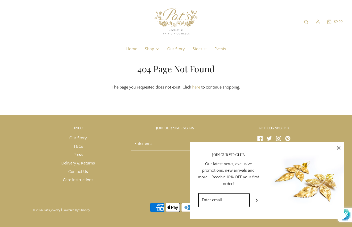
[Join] (257, 200)
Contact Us (78, 171)
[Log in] (318, 21)
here (196, 87)
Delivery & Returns (78, 163)
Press (78, 154)
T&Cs (78, 146)
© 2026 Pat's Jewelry (46, 210)
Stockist (199, 49)
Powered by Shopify (76, 210)
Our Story (176, 49)
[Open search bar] (306, 21)
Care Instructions (78, 180)
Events (220, 49)
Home (131, 49)
